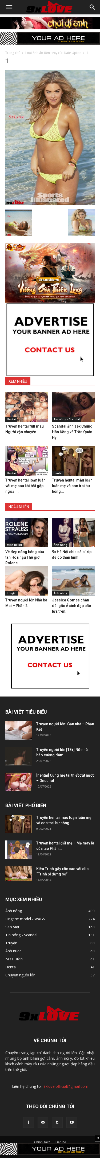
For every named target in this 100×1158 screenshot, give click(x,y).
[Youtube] (71, 1122)
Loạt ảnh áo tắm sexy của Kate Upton (53, 52)
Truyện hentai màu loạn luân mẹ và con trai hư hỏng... (72, 486)
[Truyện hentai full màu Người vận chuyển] (26, 407)
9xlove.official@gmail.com (65, 1086)
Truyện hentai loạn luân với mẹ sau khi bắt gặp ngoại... (25, 486)
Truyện (12, 593)
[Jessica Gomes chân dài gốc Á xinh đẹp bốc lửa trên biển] (73, 581)
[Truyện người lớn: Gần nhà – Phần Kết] (18, 730)
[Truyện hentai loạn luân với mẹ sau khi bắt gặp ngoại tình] (26, 461)
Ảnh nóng (60, 545)
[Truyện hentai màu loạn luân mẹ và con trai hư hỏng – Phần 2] (73, 461)
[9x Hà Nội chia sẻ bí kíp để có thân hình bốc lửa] (73, 532)
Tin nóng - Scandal (67, 419)
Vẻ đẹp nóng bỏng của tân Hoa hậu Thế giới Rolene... (24, 557)
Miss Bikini (14, 545)
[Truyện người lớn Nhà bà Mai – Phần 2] (26, 581)
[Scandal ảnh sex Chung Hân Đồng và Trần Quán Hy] (73, 407)
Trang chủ (12, 52)
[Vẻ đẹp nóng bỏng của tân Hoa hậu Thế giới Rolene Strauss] (26, 532)
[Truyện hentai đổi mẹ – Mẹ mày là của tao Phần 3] (18, 849)
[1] (50, 203)
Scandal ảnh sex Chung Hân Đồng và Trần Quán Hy (72, 432)
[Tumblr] (57, 1122)
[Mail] (43, 1122)
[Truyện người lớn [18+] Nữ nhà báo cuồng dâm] (18, 756)
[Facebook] (28, 1122)
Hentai (11, 419)
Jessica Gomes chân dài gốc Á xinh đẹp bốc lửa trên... (71, 605)
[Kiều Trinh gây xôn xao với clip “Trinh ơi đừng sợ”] (18, 873)
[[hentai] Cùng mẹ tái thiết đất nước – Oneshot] (18, 782)
